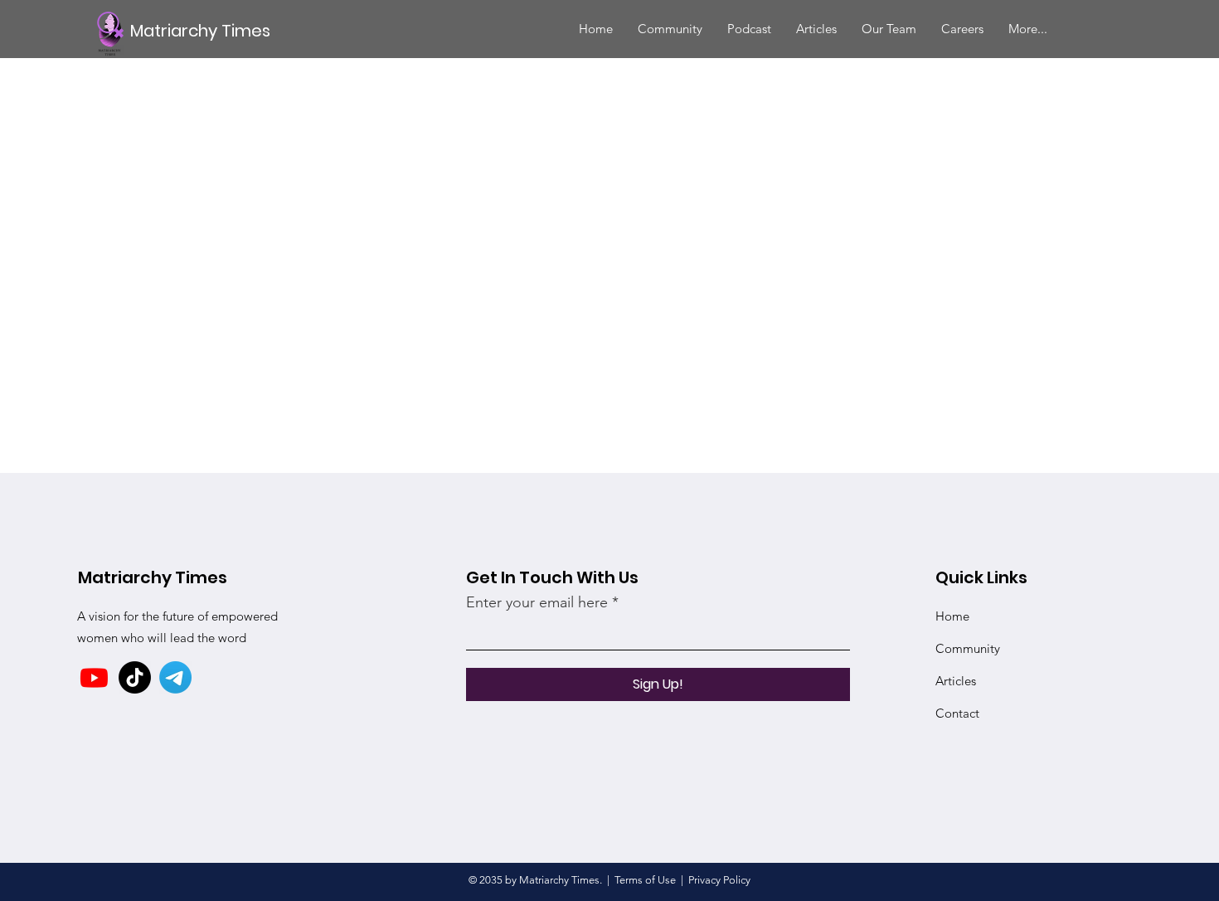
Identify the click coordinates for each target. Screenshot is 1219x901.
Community (967, 648)
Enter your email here (537, 602)
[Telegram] (175, 677)
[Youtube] (94, 677)
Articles (955, 681)
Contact (957, 713)
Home (952, 616)
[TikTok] (135, 677)
